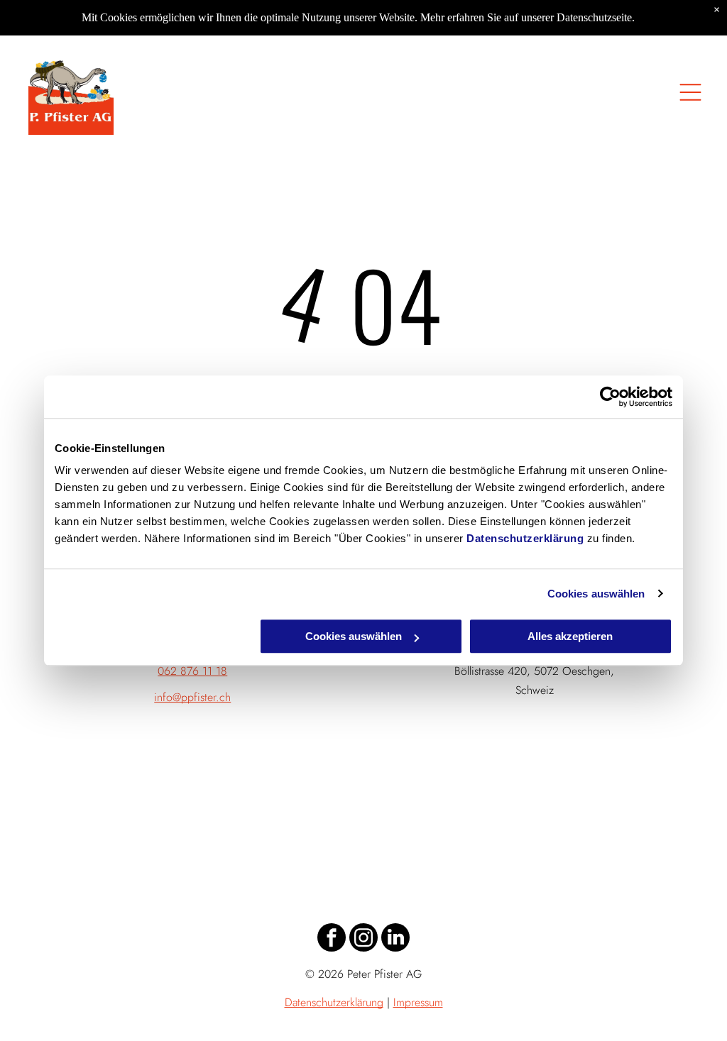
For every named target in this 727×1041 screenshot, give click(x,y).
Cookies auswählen (596, 594)
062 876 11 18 (192, 671)
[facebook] (331, 939)
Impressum (418, 1002)
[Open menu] (690, 92)
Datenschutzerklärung (525, 538)
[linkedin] (395, 939)
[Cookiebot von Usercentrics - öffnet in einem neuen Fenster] (610, 396)
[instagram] (363, 939)
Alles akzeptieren (570, 636)
